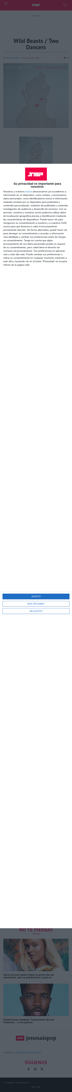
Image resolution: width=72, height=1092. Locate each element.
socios (28, 191)
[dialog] (36, 546)
